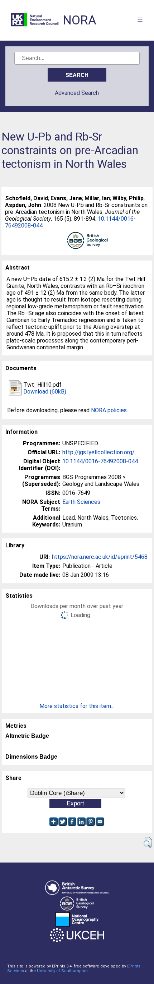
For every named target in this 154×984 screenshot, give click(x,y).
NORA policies (109, 410)
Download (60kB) (44, 391)
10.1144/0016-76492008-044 (100, 461)
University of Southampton (62, 971)
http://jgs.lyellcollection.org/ (98, 452)
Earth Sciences (81, 501)
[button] (148, 842)
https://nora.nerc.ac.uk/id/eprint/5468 (100, 556)
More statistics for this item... (76, 706)
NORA (79, 20)
